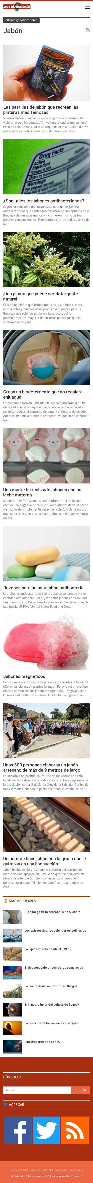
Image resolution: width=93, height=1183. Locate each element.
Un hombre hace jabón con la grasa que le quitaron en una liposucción (44, 861)
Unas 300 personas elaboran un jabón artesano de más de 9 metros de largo (41, 767)
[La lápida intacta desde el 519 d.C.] (12, 954)
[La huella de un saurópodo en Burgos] (12, 991)
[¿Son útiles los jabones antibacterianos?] (46, 166)
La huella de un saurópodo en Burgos (51, 986)
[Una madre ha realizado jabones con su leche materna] (46, 455)
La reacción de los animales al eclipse (51, 1023)
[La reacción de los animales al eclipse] (12, 1028)
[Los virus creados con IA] (12, 1047)
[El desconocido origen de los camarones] (12, 972)
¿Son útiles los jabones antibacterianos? (43, 201)
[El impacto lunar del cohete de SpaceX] (12, 1010)
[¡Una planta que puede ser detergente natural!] (46, 259)
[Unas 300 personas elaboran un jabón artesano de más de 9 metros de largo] (46, 730)
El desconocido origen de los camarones (54, 967)
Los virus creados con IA (42, 1042)
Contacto (77, 1176)
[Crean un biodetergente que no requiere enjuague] (46, 357)
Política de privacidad (59, 1176)
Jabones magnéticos (24, 676)
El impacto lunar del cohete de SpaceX (52, 1004)
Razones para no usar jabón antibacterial (44, 587)
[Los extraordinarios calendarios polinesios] (12, 935)
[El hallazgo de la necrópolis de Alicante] (12, 917)
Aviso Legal (17, 1176)
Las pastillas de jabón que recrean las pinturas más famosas (40, 110)
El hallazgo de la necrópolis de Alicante (52, 912)
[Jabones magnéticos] (46, 642)
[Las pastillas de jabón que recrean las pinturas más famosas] (46, 73)
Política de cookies (35, 1176)
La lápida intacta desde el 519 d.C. (49, 949)
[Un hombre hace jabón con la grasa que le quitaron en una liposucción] (46, 824)
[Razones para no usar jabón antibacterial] (46, 553)
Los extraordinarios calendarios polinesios (55, 930)
